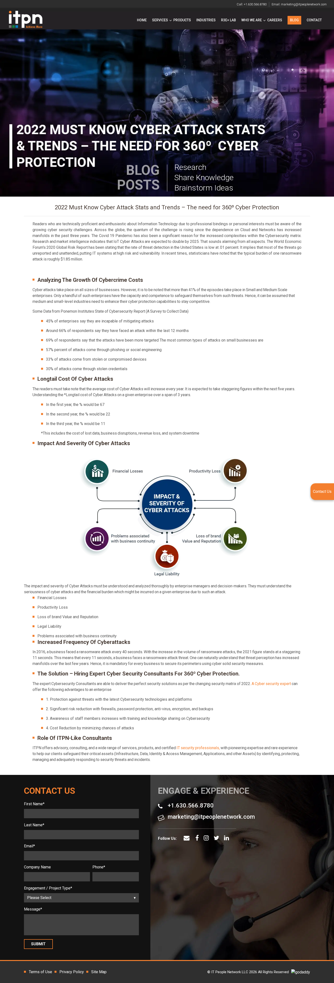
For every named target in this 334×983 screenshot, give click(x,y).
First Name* (34, 804)
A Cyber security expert (271, 683)
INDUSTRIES (206, 20)
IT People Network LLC (229, 972)
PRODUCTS (182, 20)
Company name (37, 867)
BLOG (294, 20)
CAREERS (274, 20)
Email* (29, 846)
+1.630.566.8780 (255, 4)
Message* (33, 909)
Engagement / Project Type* (48, 888)
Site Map (99, 972)
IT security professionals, (198, 748)
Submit (38, 944)
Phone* (98, 867)
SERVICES (160, 20)
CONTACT (314, 20)
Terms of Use (40, 972)
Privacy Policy (71, 972)
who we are (251, 20)
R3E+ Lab (228, 20)
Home (142, 20)
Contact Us (322, 491)
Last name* (34, 825)
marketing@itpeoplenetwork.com (304, 4)
